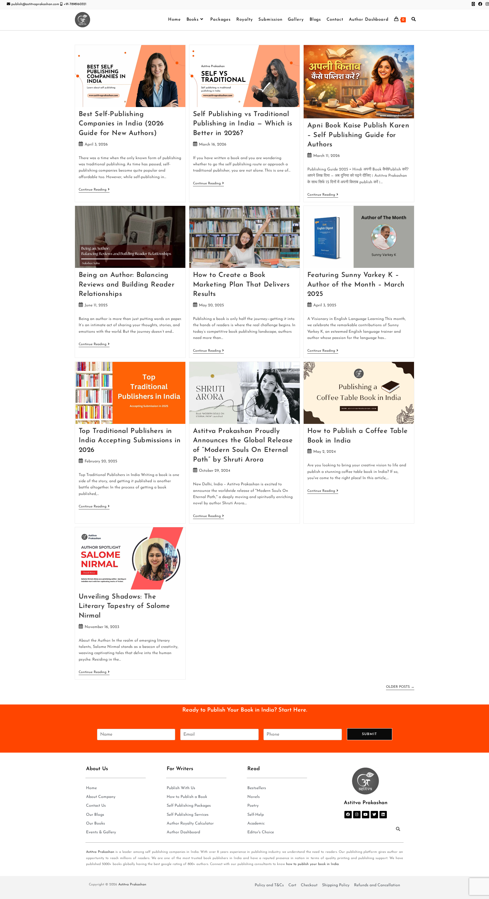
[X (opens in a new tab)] (473, 4)
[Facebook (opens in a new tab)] (480, 4)
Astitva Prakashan (100, 852)
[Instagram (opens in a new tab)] (486, 4)
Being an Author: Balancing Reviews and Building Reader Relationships (127, 285)
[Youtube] (365, 814)
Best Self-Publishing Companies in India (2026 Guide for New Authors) (121, 124)
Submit (369, 734)
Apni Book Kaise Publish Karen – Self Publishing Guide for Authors (358, 135)
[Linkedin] (383, 814)
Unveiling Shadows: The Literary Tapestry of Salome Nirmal (124, 606)
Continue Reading (94, 189)
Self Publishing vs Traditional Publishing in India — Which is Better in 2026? (242, 124)
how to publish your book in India (312, 864)
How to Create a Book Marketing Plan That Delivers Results (241, 285)
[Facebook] (348, 814)
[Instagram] (357, 814)
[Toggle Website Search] (414, 19)
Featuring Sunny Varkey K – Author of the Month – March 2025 (356, 285)
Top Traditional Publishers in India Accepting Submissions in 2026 (130, 441)
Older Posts (400, 687)
